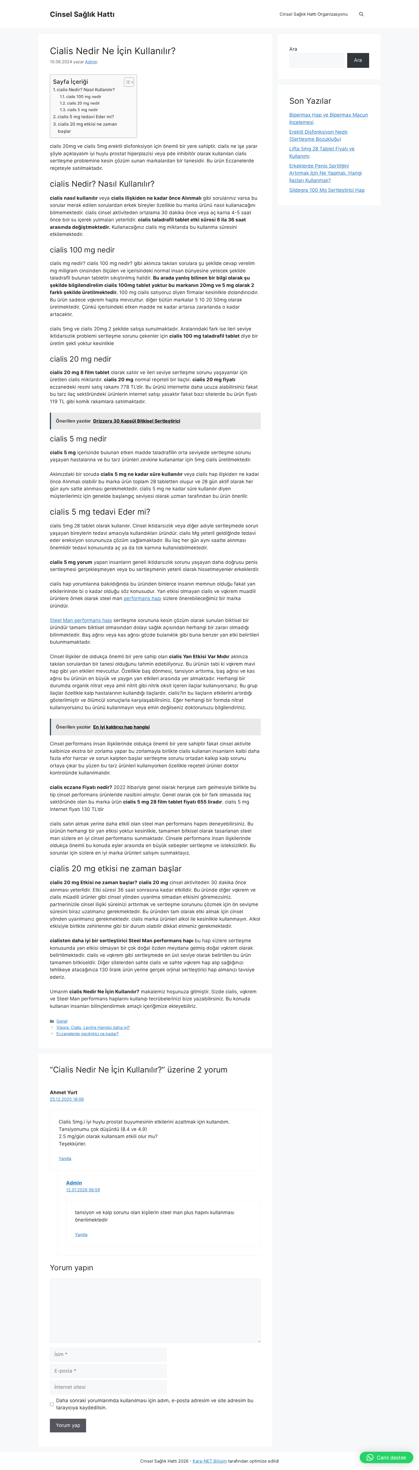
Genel (61, 1021)
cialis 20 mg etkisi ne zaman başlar (87, 127)
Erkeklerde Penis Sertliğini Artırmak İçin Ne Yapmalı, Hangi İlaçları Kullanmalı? (325, 173)
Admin (74, 1183)
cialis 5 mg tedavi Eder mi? (86, 116)
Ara (293, 49)
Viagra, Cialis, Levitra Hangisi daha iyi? (93, 1027)
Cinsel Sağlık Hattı (82, 14)
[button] (361, 14)
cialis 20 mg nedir (83, 103)
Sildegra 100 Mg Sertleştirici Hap (327, 190)
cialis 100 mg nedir (83, 96)
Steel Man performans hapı (81, 620)
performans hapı (142, 598)
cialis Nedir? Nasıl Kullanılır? (86, 89)
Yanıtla (65, 1158)
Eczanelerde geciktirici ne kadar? (87, 1033)
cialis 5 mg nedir (82, 109)
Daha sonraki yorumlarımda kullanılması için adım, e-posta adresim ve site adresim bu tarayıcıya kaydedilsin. (154, 1404)
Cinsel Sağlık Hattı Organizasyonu (314, 14)
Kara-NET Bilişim (210, 1461)
